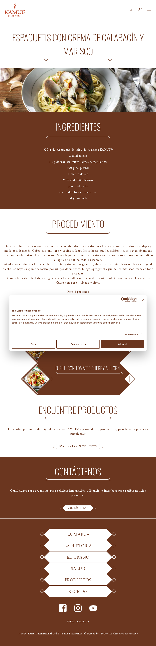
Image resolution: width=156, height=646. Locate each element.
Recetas (78, 592)
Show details (131, 334)
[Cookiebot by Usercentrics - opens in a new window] (123, 299)
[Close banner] (143, 299)
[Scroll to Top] (149, 639)
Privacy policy (78, 621)
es (130, 9)
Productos (78, 580)
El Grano (78, 557)
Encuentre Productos (78, 446)
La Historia (78, 546)
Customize (76, 344)
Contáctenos (78, 508)
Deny (33, 344)
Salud (78, 569)
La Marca (78, 535)
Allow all (122, 344)
